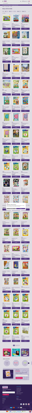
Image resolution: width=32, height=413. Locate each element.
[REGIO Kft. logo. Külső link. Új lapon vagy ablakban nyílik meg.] (7, 203)
